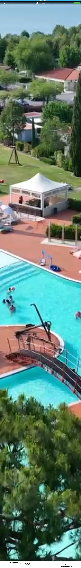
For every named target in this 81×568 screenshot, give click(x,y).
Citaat (70, 3)
